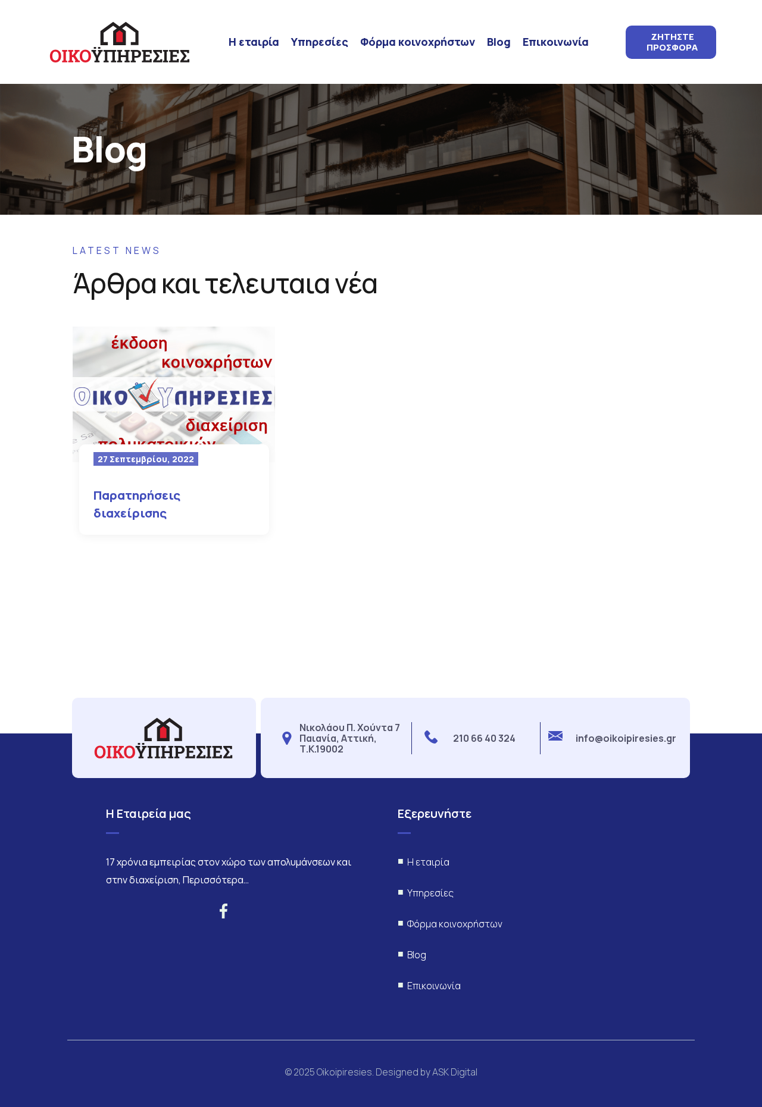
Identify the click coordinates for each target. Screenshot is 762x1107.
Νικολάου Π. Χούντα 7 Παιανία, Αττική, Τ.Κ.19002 (349, 738)
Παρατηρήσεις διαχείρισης (136, 504)
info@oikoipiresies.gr (626, 738)
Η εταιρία (254, 42)
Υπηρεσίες (319, 42)
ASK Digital (454, 1071)
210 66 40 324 (484, 738)
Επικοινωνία (556, 42)
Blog (499, 42)
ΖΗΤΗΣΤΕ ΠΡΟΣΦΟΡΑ (672, 42)
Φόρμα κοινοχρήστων (417, 42)
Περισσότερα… (216, 879)
